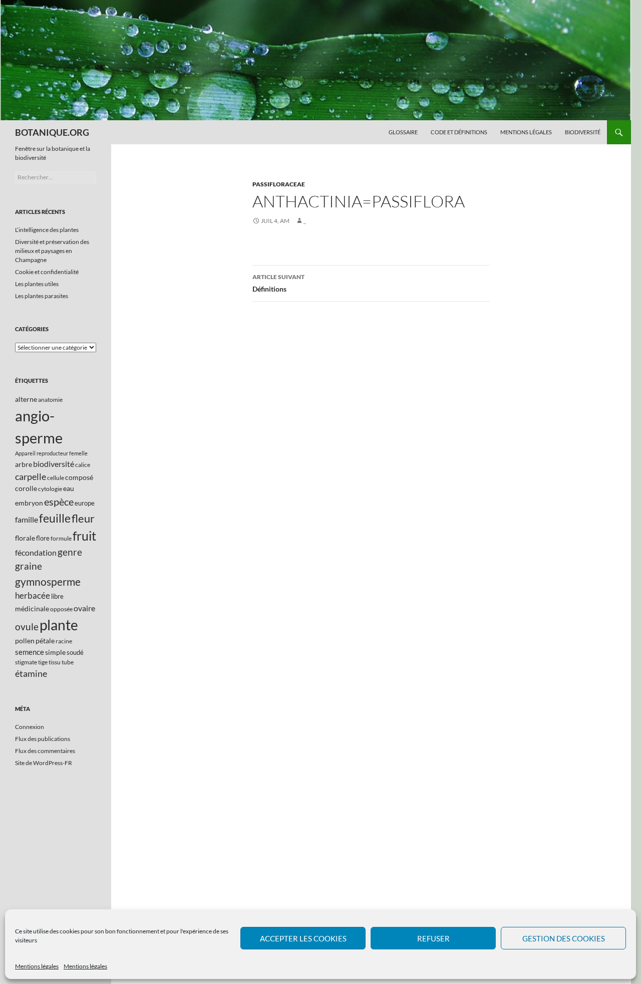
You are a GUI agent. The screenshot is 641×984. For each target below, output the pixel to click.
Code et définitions (459, 132)
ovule (27, 626)
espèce (59, 502)
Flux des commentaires (45, 751)
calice (82, 464)
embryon (29, 503)
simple (55, 652)
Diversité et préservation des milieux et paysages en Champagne (52, 251)
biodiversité (53, 463)
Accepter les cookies (303, 938)
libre (57, 596)
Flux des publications (42, 739)
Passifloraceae (278, 184)
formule (61, 538)
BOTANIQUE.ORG (52, 132)
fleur (83, 518)
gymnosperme (48, 581)
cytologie (50, 488)
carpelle (30, 476)
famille (26, 519)
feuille (55, 518)
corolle (26, 488)
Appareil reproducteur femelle (51, 453)
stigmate (26, 662)
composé (79, 477)
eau (68, 488)
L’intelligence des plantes (47, 229)
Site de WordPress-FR (43, 763)
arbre (23, 464)
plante (59, 625)
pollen (25, 640)
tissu (55, 662)
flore (43, 538)
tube (68, 662)
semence (29, 651)
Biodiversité (582, 132)
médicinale (32, 608)
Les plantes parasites (41, 296)
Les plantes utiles (37, 284)
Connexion (29, 726)
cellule (55, 477)
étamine (31, 673)
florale (25, 538)
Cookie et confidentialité (47, 272)
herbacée (32, 595)
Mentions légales (37, 966)
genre (70, 552)
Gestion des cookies (563, 938)
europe (85, 503)
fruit (84, 536)
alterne (26, 399)
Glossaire (403, 132)
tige (43, 662)
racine (64, 641)
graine (28, 566)
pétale (45, 640)
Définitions (278, 283)
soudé (75, 652)
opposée (61, 609)
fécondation (36, 552)
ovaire (84, 608)
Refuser (433, 938)
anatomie (50, 399)
